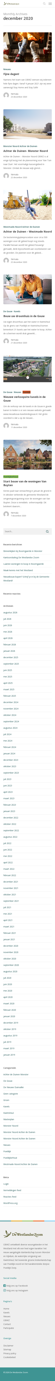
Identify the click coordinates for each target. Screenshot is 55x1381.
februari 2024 (9, 747)
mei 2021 (7, 913)
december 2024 (10, 702)
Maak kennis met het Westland (18, 570)
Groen (6, 1100)
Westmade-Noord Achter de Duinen (21, 226)
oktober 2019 (9, 1029)
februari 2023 (9, 804)
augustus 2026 (10, 612)
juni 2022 (7, 849)
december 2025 (10, 657)
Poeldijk (27, 392)
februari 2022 (9, 875)
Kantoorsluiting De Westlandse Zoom (21, 557)
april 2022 (8, 862)
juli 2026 (7, 618)
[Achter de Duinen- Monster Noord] (27, 124)
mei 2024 (7, 740)
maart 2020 (8, 1003)
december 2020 (10, 945)
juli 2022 (7, 843)
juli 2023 (7, 779)
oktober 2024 (9, 715)
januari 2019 (9, 1054)
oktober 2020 (9, 958)
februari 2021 (9, 933)
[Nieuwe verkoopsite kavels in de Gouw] (27, 370)
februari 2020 (9, 1009)
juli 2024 (7, 734)
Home (6, 1308)
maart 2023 (8, 798)
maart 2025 (8, 689)
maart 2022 (8, 868)
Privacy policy (9, 1353)
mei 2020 (7, 990)
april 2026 (8, 638)
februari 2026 (9, 644)
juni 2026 (7, 625)
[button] (50, 3)
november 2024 (10, 708)
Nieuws (7, 69)
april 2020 (8, 997)
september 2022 (11, 830)
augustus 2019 (10, 1035)
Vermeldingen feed (12, 1190)
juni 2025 (7, 670)
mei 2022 (7, 856)
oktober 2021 (9, 894)
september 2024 (11, 721)
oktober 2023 (9, 766)
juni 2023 (7, 785)
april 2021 (8, 920)
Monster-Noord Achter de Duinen (19, 1138)
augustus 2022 (10, 836)
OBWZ (6, 1320)
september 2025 (11, 663)
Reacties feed (9, 1196)
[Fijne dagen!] (27, 47)
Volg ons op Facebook (17, 1285)
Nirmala (14, 93)
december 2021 (10, 881)
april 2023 (8, 792)
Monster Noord (10, 1125)
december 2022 (10, 817)
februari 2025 (9, 695)
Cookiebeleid (9, 1357)
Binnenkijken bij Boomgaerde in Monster (22, 551)
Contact (7, 1324)
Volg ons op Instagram (17, 1290)
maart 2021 (8, 926)
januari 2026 (9, 651)
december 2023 (10, 759)
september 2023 (11, 772)
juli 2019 (7, 1042)
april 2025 (8, 683)
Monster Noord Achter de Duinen (20, 146)
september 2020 (11, 965)
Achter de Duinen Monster (15, 1074)
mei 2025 (7, 676)
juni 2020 (7, 984)
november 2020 (10, 952)
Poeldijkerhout (10, 476)
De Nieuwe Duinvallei (13, 1087)
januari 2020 (9, 1016)
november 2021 (10, 888)
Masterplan (8, 1119)
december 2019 (10, 1022)
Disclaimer (8, 1345)
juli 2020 (7, 977)
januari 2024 (9, 753)
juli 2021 (7, 907)
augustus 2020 (10, 971)
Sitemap (7, 1349)
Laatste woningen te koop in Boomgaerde (23, 563)
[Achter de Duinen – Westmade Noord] (27, 205)
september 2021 (11, 900)
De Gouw (7, 311)
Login (6, 1183)
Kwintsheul (8, 1112)
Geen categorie (10, 1093)
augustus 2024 (10, 727)
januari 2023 (9, 811)
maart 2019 (8, 1048)
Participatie (8, 1328)
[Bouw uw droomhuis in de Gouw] (27, 289)
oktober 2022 (9, 824)
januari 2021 (9, 939)
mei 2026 (7, 631)
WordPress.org (10, 1203)
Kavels (17, 311)
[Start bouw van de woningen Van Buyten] (27, 455)
